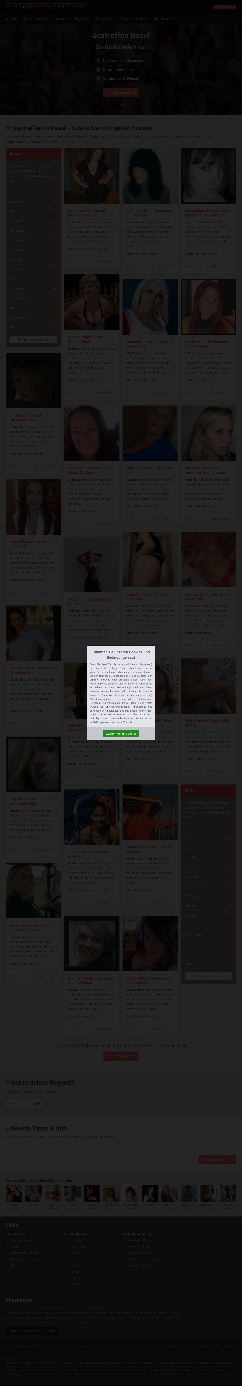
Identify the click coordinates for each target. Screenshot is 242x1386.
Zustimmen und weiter (121, 733)
